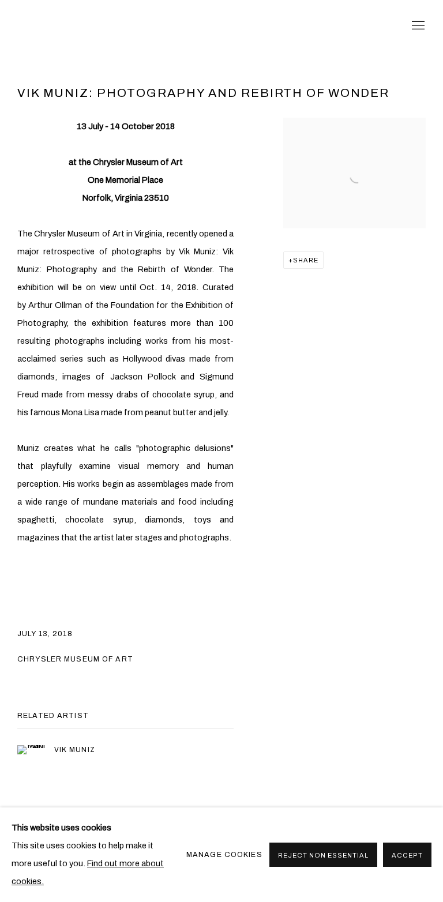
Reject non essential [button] (323, 855)
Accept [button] (407, 855)
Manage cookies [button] (224, 855)
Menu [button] (417, 26)
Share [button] (305, 260)
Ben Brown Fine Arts (115, 26)
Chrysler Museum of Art (75, 659)
